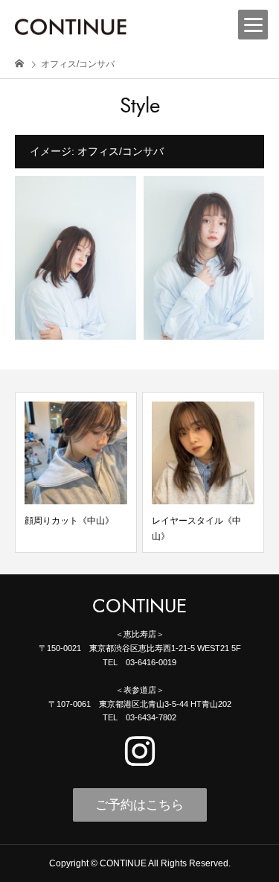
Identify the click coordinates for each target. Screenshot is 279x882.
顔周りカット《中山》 (69, 520)
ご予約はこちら (139, 805)
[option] (76, 472)
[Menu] (253, 24)
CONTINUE (139, 606)
